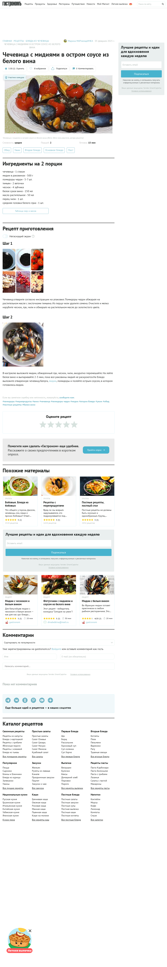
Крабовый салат (40, 752)
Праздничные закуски (43, 777)
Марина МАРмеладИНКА (80, 40)
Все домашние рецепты (14, 756)
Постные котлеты (70, 815)
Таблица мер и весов (25, 211)
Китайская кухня (11, 809)
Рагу (93, 749)
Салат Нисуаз (38, 745)
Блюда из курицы (11, 777)
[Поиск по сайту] (151, 4)
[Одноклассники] (25, 700)
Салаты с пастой (99, 780)
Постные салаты (69, 799)
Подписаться (58, 552)
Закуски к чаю (39, 783)
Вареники (96, 745)
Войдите (56, 649)
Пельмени (96, 742)
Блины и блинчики (12, 774)
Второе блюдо (32, 150)
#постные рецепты (12, 404)
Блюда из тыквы (11, 752)
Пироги (65, 783)
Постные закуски (69, 802)
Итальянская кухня (12, 805)
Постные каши (68, 812)
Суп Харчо (66, 752)
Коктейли (95, 799)
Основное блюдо (54, 150)
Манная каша (39, 809)
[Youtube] (42, 700)
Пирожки (66, 780)
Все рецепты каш (40, 819)
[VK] (16, 700)
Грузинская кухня (11, 802)
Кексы (64, 774)
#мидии (74, 401)
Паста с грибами (99, 774)
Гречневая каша (40, 799)
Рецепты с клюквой (12, 749)
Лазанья (95, 777)
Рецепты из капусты (13, 736)
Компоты (95, 812)
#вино (35, 401)
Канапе (35, 774)
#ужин (98, 401)
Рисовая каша (39, 805)
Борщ (64, 739)
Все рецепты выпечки (72, 788)
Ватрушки (66, 767)
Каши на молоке (40, 815)
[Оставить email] (59, 543)
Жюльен (36, 767)
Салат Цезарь (39, 742)
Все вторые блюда (100, 756)
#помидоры (9, 401)
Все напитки (97, 819)
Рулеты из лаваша (41, 770)
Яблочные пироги (12, 745)
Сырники (7, 770)
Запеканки (8, 780)
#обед (105, 401)
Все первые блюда (70, 756)
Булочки (65, 770)
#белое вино (28, 404)
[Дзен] (50, 700)
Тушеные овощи (99, 752)
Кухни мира (9, 819)
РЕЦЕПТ (8, 597)
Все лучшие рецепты (13, 788)
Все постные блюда (71, 819)
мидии (52, 380)
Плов (93, 739)
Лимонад (95, 809)
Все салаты (37, 756)
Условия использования (58, 567)
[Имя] (30, 657)
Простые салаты (40, 736)
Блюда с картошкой (13, 739)
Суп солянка (67, 749)
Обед (7, 150)
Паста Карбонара (99, 767)
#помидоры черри (60, 401)
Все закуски (38, 788)
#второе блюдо (86, 401)
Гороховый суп (68, 745)
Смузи (94, 815)
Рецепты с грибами (12, 742)
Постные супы (68, 805)
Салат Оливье (39, 739)
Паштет (35, 780)
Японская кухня (11, 815)
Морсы (94, 802)
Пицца (6, 767)
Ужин (17, 150)
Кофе (93, 805)
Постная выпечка (70, 809)
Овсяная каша (39, 802)
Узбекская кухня (11, 812)
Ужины (6, 783)
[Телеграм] (8, 700)
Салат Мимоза (39, 749)
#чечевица (44, 401)
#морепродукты (23, 401)
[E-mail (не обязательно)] (87, 657)
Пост (70, 150)
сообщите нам (66, 397)
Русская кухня (10, 799)
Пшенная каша (39, 812)
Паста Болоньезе (99, 770)
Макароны (96, 783)
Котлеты (95, 736)
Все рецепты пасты (100, 788)
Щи (63, 736)
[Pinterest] (33, 700)
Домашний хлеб (69, 777)
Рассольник (67, 742)
